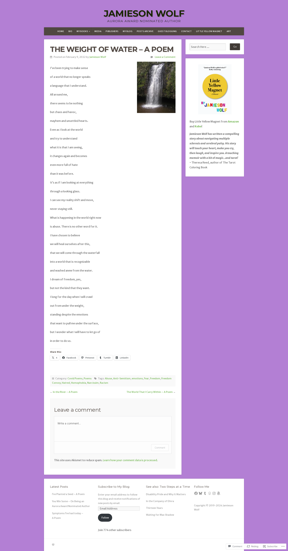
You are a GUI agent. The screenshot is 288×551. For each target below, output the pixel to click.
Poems (88, 378)
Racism (104, 382)
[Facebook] (196, 493)
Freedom (155, 378)
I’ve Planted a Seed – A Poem (68, 494)
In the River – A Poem (65, 392)
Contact (186, 31)
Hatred (66, 382)
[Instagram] (214, 493)
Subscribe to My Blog (114, 486)
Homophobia (78, 382)
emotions (137, 378)
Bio (70, 31)
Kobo (198, 126)
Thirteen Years (154, 508)
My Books (82, 31)
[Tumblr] (205, 493)
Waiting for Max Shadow (160, 514)
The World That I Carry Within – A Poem (149, 392)
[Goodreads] (210, 493)
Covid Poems (75, 378)
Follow (105, 517)
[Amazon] (218, 493)
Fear (146, 378)
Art (229, 31)
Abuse (108, 378)
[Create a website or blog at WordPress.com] (53, 544)
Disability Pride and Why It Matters (166, 494)
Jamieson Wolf (144, 13)
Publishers (112, 31)
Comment (160, 447)
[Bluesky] (200, 493)
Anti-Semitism (121, 378)
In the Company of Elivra (160, 501)
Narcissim (93, 382)
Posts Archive (145, 31)
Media (97, 31)
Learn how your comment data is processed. (130, 460)
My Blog (127, 31)
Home (61, 31)
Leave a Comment (165, 57)
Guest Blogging (167, 31)
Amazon (233, 121)
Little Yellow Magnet (209, 31)
